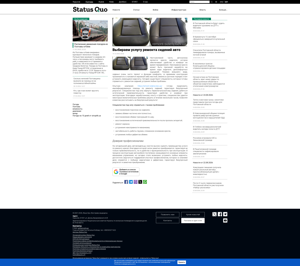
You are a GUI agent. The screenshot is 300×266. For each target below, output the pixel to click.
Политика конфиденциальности (125, 264)
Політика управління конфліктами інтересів (89, 249)
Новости (116, 10)
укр (221, 2)
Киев (111, 2)
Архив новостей (193, 214)
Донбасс (122, 2)
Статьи (136, 10)
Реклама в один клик (193, 220)
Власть (203, 10)
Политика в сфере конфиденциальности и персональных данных (97, 241)
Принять (181, 262)
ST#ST (135, 2)
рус (226, 2)
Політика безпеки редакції (82, 251)
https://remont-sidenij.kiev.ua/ (150, 86)
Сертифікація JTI (79, 255)
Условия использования (82, 243)
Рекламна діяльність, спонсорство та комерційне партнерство (96, 247)
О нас (145, 2)
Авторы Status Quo (80, 232)
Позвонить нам (167, 214)
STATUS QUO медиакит (81, 239)
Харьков (76, 2)
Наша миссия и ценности (82, 237)
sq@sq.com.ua (83, 228)
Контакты (77, 226)
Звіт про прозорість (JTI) (82, 253)
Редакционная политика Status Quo (86, 245)
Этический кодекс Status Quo (84, 235)
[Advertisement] (150, 193)
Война (155, 10)
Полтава (89, 2)
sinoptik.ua (96, 116)
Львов (101, 2)
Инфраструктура (178, 10)
